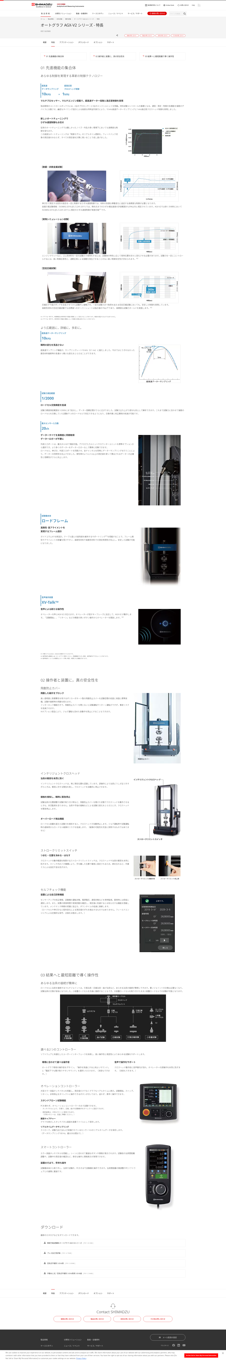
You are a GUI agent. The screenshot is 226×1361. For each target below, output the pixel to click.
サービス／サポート (95, 1346)
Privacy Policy (81, 1358)
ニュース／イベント (72, 1346)
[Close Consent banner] (223, 1353)
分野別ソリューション (73, 1339)
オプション (98, 42)
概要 (44, 42)
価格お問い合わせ (67, 1319)
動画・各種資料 (93, 1339)
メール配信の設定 (170, 1337)
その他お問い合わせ (157, 1319)
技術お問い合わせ (127, 1319)
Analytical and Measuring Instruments (70, 6)
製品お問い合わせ (97, 1319)
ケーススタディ (47, 1346)
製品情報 (44, 1339)
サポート (110, 42)
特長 (53, 42)
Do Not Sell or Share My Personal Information (201, 1355)
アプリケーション (66, 42)
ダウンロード (83, 42)
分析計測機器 (61, 4)
